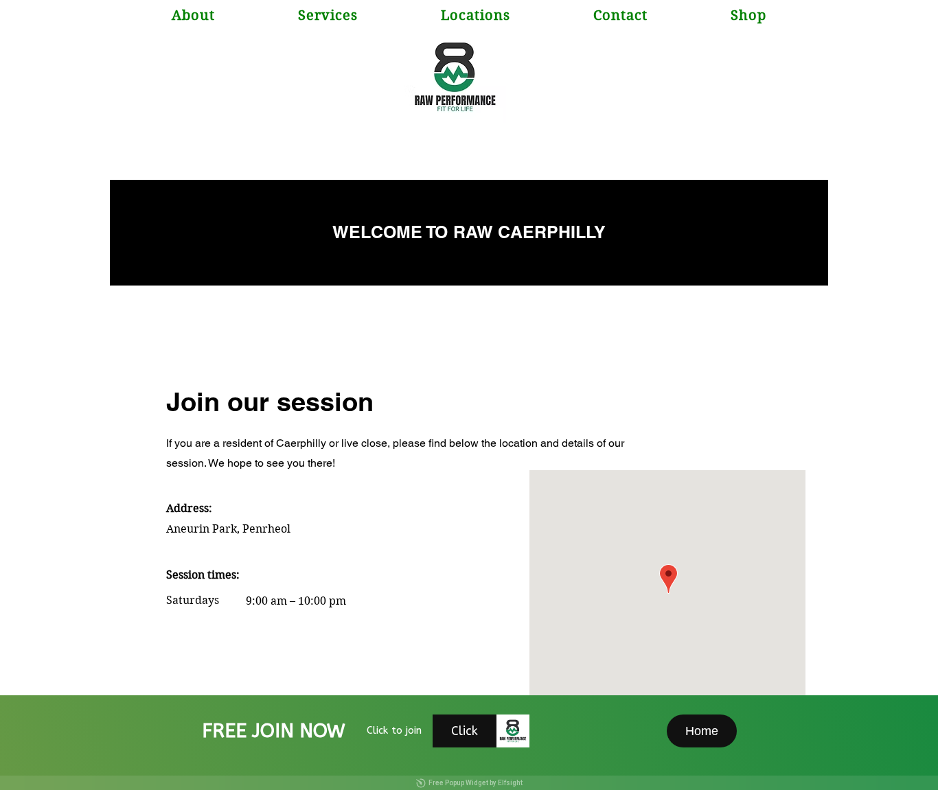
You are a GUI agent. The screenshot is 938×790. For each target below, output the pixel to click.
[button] (475, 15)
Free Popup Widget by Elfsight (475, 783)
